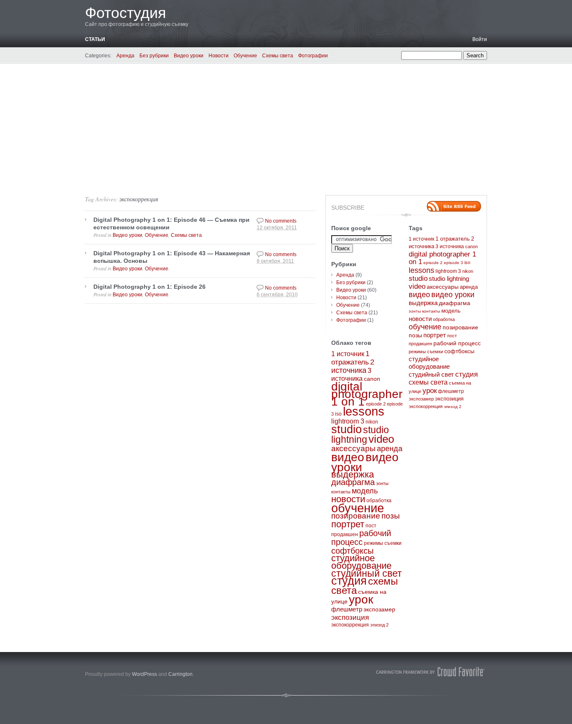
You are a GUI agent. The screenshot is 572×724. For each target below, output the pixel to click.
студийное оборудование (361, 562)
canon (372, 379)
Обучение (245, 56)
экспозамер (379, 609)
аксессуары (353, 448)
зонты (382, 483)
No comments (280, 221)
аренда (389, 448)
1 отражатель (452, 239)
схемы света (428, 382)
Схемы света (277, 56)
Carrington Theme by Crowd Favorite (430, 671)
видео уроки (452, 294)
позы (390, 515)
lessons (363, 411)
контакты (340, 491)
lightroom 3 (347, 421)
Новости (219, 56)
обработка (379, 500)
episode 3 (453, 262)
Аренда (125, 56)
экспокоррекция (138, 199)
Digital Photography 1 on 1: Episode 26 (149, 286)
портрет (347, 524)
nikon (372, 422)
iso (338, 414)
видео (347, 457)
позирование (355, 515)
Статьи (95, 39)
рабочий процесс (361, 538)
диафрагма (353, 482)
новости (348, 499)
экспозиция (350, 617)
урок (361, 599)
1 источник (347, 353)
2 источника (352, 366)
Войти (479, 39)
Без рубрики (154, 56)
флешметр (346, 609)
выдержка (352, 475)
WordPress (144, 674)
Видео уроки (189, 56)
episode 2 (376, 403)
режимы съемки (383, 543)
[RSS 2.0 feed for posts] (454, 206)
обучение (357, 508)
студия (349, 580)
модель (365, 490)
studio (346, 429)
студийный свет (366, 573)
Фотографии (313, 56)
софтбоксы (352, 550)
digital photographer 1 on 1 (366, 394)
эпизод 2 (379, 624)
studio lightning (360, 435)
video (381, 439)
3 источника (449, 246)
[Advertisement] (286, 126)
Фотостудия (125, 12)
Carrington (180, 674)
